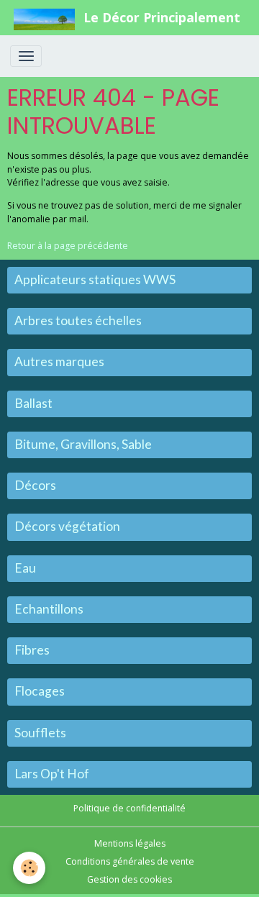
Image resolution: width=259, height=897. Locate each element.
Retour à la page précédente (67, 246)
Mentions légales (129, 843)
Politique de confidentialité (129, 808)
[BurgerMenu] (26, 56)
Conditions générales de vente (129, 861)
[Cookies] (29, 868)
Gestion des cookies (129, 879)
